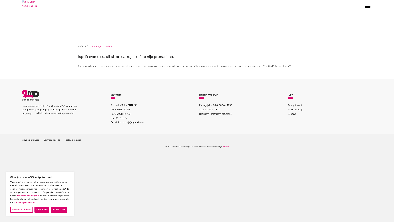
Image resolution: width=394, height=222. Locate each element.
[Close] (70, 176)
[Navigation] (368, 6)
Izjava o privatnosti (30, 140)
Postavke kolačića (21, 209)
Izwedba (226, 147)
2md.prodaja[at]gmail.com (131, 122)
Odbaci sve (42, 209)
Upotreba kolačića (52, 140)
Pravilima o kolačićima (27, 196)
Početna (82, 46)
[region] (40, 194)
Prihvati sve (59, 209)
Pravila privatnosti (25, 202)
